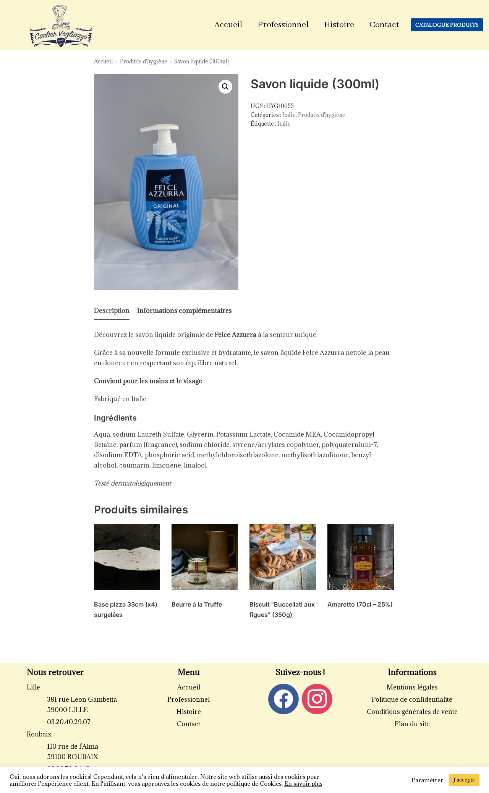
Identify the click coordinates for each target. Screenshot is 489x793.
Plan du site (412, 724)
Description (112, 310)
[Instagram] (317, 698)
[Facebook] (283, 698)
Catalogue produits (447, 24)
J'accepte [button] (464, 779)
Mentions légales (412, 687)
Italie (289, 114)
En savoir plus (303, 783)
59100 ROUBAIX (72, 757)
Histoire (339, 24)
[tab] (112, 311)
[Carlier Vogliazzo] (61, 27)
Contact (384, 24)
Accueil (228, 24)
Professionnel (283, 24)
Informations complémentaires (184, 310)
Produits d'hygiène (143, 61)
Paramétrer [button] (427, 780)
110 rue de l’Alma (72, 746)
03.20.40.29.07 (69, 722)
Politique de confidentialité (412, 699)
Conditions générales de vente (412, 711)
